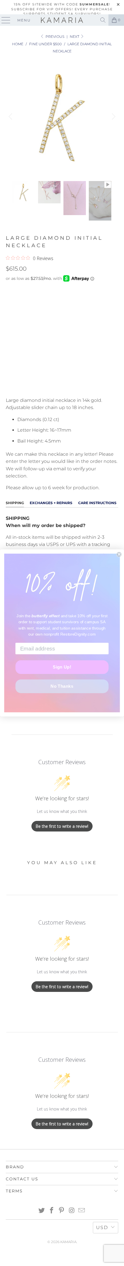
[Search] (102, 20)
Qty (10, 328)
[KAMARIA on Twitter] (41, 1211)
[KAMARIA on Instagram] (71, 1211)
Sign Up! (62, 667)
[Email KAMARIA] (82, 1211)
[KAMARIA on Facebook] (51, 1211)
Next (75, 36)
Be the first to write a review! (62, 826)
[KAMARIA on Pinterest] (61, 1211)
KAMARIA (68, 1242)
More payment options (62, 385)
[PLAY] (62, 116)
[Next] (113, 116)
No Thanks (61, 686)
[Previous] (11, 116)
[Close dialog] (119, 554)
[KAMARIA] (62, 20)
